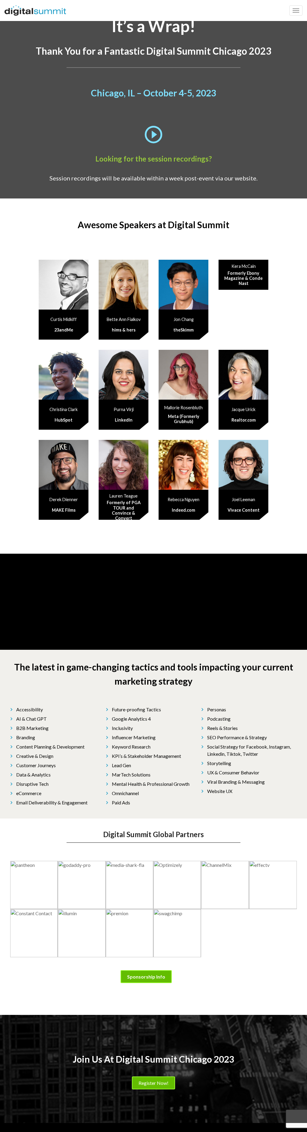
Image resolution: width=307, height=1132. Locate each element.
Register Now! (153, 1083)
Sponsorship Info (146, 976)
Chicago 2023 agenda (186, 535)
